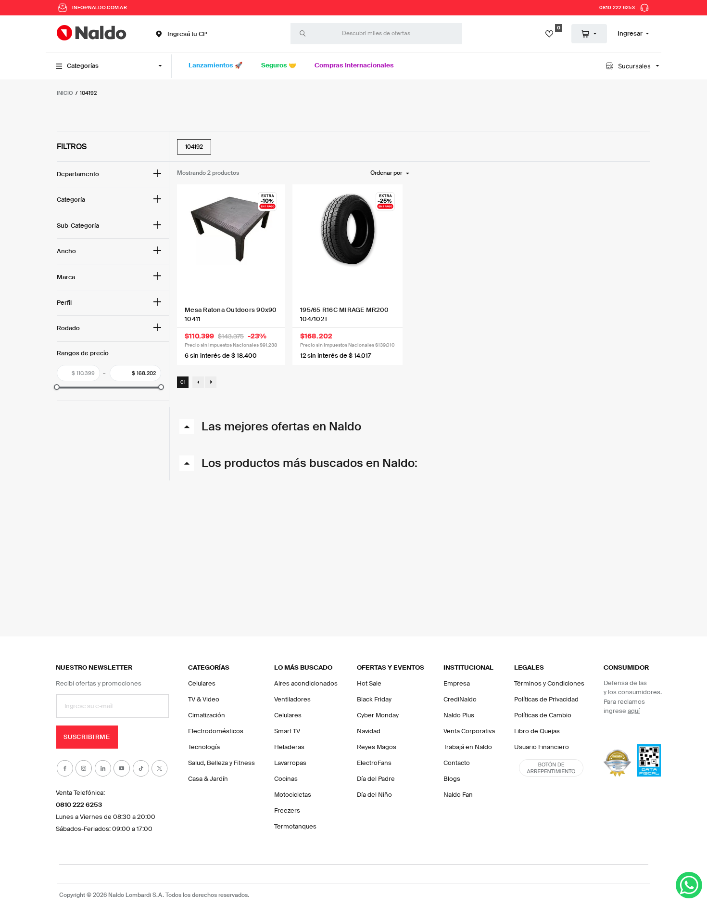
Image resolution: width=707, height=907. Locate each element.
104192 (88, 93)
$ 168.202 (133, 373)
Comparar (265, 216)
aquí (634, 704)
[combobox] (376, 33)
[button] (180, 34)
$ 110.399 (83, 373)
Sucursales (634, 66)
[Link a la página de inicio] (65, 93)
